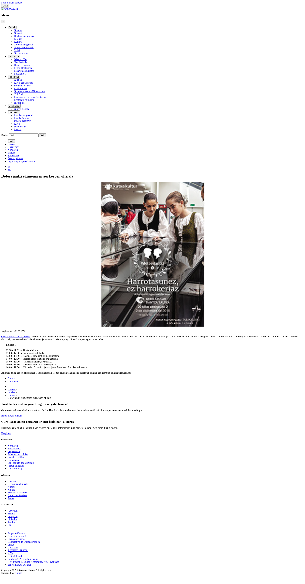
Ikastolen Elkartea (17, 539)
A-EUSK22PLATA (18, 550)
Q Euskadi (13, 547)
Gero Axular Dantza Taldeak (15, 336)
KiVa (10, 553)
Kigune (18, 573)
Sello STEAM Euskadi (19, 564)
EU (9, 169)
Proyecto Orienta (16, 533)
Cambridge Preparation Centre (23, 559)
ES (9, 166)
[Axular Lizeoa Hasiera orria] (9, 8)
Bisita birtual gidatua (11, 415)
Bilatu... (5, 135)
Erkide (11, 544)
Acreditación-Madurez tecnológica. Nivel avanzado (33, 561)
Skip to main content (11, 2)
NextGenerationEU (17, 536)
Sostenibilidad (15, 556)
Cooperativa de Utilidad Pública (24, 541)
